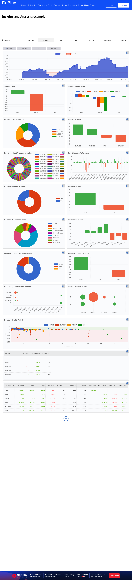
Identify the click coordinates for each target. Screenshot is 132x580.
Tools (50, 5)
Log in (111, 5)
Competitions (83, 5)
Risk (76, 40)
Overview (30, 40)
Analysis (46, 40)
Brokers (93, 5)
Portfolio (107, 40)
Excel (123, 40)
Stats (61, 40)
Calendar (57, 5)
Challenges (72, 5)
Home (23, 5)
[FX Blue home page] (9, 4)
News (64, 5)
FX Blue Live (32, 5)
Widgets (92, 40)
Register (123, 5)
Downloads (42, 5)
